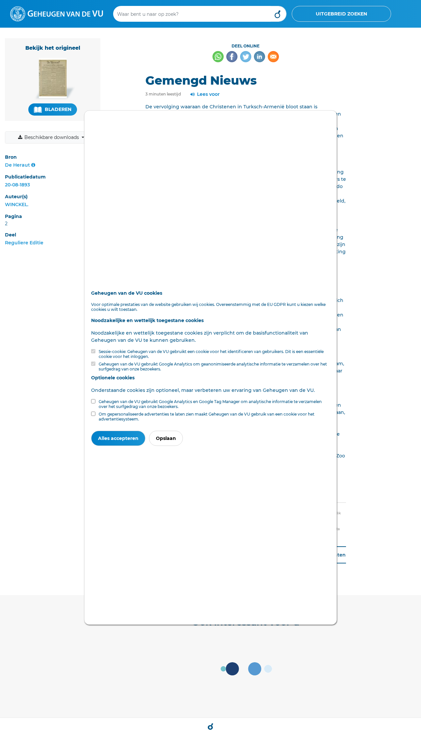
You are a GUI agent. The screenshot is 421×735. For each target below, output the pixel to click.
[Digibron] (56, 13)
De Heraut (17, 165)
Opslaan (166, 438)
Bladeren (57, 109)
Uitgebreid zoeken (341, 14)
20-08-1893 (17, 185)
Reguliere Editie (24, 243)
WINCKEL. (16, 204)
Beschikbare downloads (51, 137)
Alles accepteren (118, 438)
